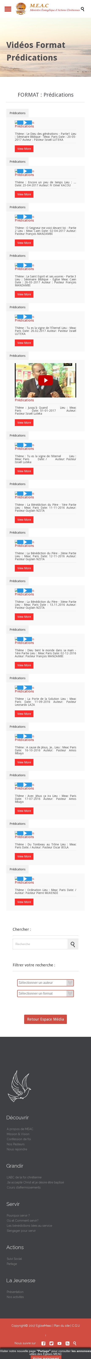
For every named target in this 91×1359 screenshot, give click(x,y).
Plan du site (62, 1325)
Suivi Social (14, 1258)
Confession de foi (19, 1139)
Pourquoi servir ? (18, 1215)
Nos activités (15, 1297)
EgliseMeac (44, 1325)
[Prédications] (24, 122)
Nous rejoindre (17, 1149)
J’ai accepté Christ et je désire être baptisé (35, 1182)
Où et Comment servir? (23, 1220)
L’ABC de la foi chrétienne (24, 1177)
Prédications (17, 113)
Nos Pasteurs (16, 1144)
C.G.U (76, 1325)
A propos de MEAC (20, 1129)
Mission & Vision (18, 1134)
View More (24, 148)
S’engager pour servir (21, 1230)
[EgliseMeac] (47, 9)
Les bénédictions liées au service (29, 1225)
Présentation (15, 1292)
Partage (12, 1264)
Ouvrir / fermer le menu (8, 9)
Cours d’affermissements (24, 1187)
